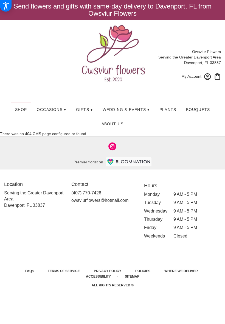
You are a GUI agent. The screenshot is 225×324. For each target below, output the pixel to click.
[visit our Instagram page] (112, 146)
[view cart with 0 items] (217, 75)
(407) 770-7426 (86, 193)
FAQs (29, 271)
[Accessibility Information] (6, 6)
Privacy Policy (107, 271)
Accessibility (98, 276)
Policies (142, 271)
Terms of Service (64, 271)
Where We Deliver (181, 271)
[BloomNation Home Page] (128, 161)
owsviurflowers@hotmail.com (99, 200)
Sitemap (132, 276)
